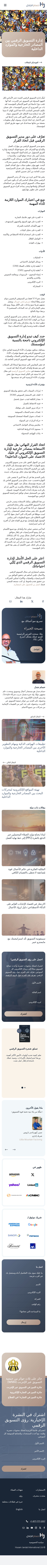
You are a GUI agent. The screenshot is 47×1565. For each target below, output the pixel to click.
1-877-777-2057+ (37, 1521)
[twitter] (40, 1528)
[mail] (23, 1528)
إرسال (23, 1322)
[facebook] (44, 1528)
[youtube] (32, 1528)
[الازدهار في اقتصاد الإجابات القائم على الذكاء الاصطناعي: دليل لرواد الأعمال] (23, 880)
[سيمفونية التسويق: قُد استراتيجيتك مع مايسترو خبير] (23, 915)
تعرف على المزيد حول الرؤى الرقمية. (20, 975)
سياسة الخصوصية (36, 1542)
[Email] (10, 601)
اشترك (23, 1014)
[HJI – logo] (35, 3)
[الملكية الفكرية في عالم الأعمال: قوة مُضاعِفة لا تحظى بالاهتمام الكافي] (23, 845)
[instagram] (36, 1528)
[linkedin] (28, 1528)
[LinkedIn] (21, 601)
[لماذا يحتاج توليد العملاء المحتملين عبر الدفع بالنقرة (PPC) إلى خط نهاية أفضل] (23, 811)
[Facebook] (43, 601)
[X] (32, 601)
